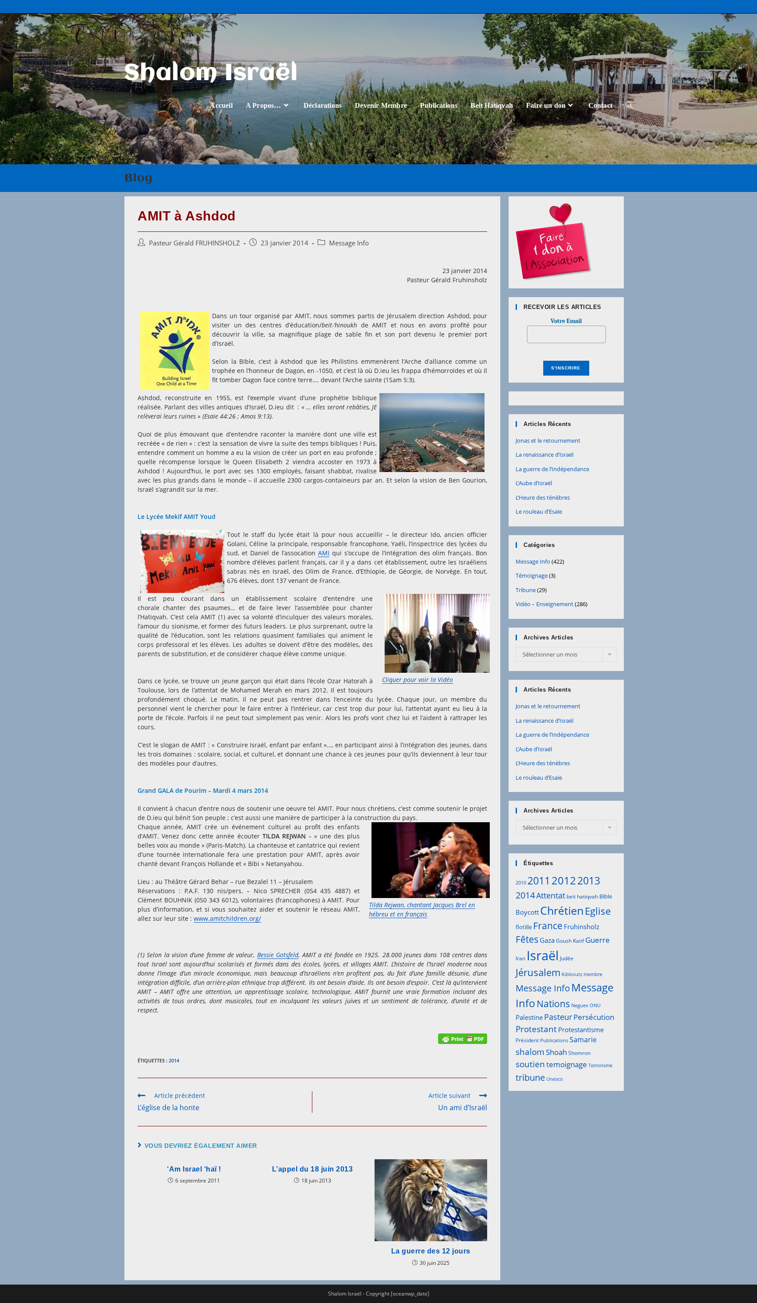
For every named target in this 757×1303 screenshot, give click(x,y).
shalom (530, 1052)
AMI (323, 553)
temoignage (566, 1064)
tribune (530, 1077)
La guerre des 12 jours (430, 1251)
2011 (538, 880)
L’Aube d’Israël (534, 483)
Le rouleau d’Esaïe (539, 511)
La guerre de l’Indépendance (552, 469)
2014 (174, 1060)
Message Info (349, 243)
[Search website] (629, 105)
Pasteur (558, 1017)
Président (527, 1040)
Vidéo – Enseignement (544, 604)
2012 (564, 880)
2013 (588, 880)
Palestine (529, 1017)
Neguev (579, 1005)
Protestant (536, 1028)
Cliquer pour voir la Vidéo (417, 679)
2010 (521, 883)
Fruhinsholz (581, 926)
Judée (566, 958)
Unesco (554, 1079)
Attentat (550, 895)
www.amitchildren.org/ (227, 918)
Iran (520, 958)
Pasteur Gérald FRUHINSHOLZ (194, 243)
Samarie (583, 1039)
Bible (605, 896)
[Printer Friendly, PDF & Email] (462, 1038)
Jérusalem (538, 972)
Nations (553, 1004)
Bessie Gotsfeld (277, 955)
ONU (595, 1005)
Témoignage (532, 575)
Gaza (547, 940)
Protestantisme (581, 1029)
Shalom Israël (211, 73)
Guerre (597, 940)
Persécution (593, 1017)
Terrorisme (600, 1065)
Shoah (556, 1052)
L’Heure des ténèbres (543, 497)
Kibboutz (572, 974)
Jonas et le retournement (548, 440)
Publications (554, 1040)
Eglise (598, 911)
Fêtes (527, 939)
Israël (543, 955)
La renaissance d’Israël (544, 454)
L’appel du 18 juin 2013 (312, 1169)
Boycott (527, 912)
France (547, 925)
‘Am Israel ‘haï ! (194, 1169)
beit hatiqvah (582, 896)
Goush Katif (570, 940)
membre (593, 974)
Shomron (579, 1053)
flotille (524, 927)
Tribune (526, 590)
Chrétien (562, 910)
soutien (530, 1064)
